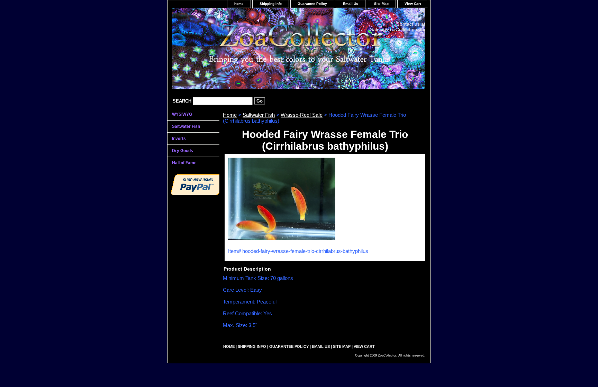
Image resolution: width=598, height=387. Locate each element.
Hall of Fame (184, 162)
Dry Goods (182, 150)
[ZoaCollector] (254, 51)
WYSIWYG (182, 114)
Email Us (350, 4)
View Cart (413, 4)
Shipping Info (271, 4)
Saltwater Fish (259, 115)
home (239, 4)
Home (230, 115)
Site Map (381, 4)
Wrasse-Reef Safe (302, 115)
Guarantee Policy (312, 4)
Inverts (179, 138)
